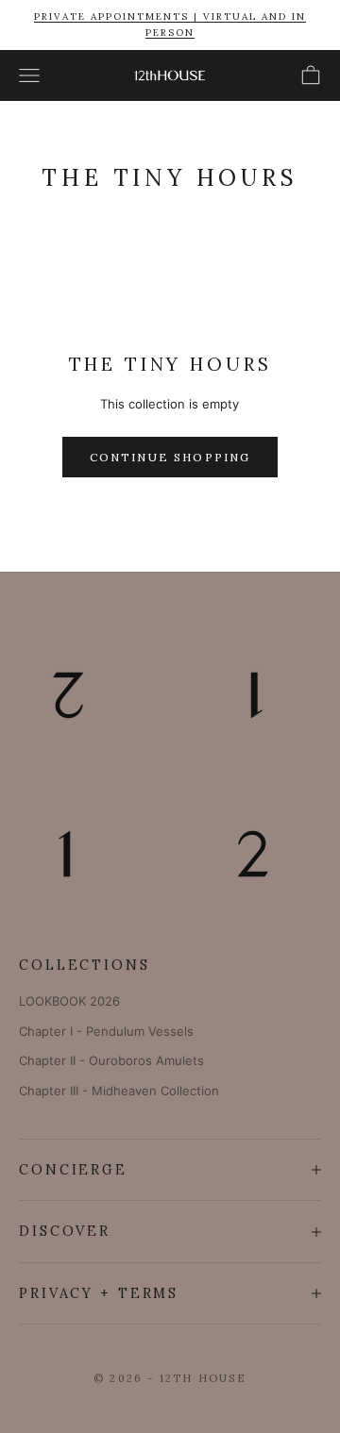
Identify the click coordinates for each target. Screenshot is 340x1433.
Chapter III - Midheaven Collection (119, 1090)
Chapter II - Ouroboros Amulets (111, 1060)
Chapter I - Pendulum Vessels (106, 1031)
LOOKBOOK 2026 (69, 1000)
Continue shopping (170, 457)
